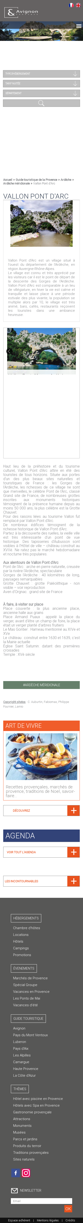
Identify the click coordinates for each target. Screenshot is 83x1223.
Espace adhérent (19, 1220)
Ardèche (66, 179)
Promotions (22, 955)
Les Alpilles (22, 1055)
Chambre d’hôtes (26, 928)
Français (71, 5)
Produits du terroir (27, 1146)
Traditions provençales (31, 1153)
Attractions (21, 1119)
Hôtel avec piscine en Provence (38, 1099)
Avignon (19, 1028)
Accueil (7, 179)
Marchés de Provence (30, 978)
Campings (21, 948)
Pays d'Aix (20, 1048)
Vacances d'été (25, 1005)
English (78, 5)
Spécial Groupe (25, 985)
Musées (19, 1132)
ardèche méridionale (42, 685)
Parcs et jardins (25, 1139)
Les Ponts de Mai (26, 998)
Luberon (19, 1042)
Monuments (22, 1126)
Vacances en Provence (31, 992)
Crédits (70, 1220)
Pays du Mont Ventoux (30, 1035)
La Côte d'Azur (24, 1075)
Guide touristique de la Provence (36, 179)
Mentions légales (48, 1220)
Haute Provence (25, 1069)
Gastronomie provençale (32, 1112)
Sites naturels (24, 1159)
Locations (21, 935)
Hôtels (18, 941)
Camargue (21, 1062)
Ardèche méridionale (16, 183)
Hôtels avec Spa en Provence (36, 1105)
